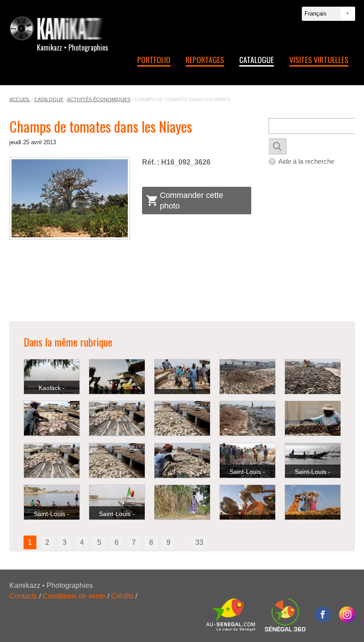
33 (199, 542)
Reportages (205, 59)
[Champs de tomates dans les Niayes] (70, 198)
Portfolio (153, 59)
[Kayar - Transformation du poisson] (247, 376)
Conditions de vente (74, 596)
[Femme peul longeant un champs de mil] (182, 502)
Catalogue (256, 59)
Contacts (23, 596)
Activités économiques (99, 99)
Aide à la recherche (306, 161)
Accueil (19, 99)
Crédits (122, 596)
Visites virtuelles (318, 59)
